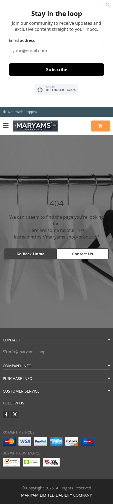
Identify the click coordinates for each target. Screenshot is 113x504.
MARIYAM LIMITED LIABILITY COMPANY (56, 495)
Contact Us (82, 253)
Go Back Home (30, 253)
